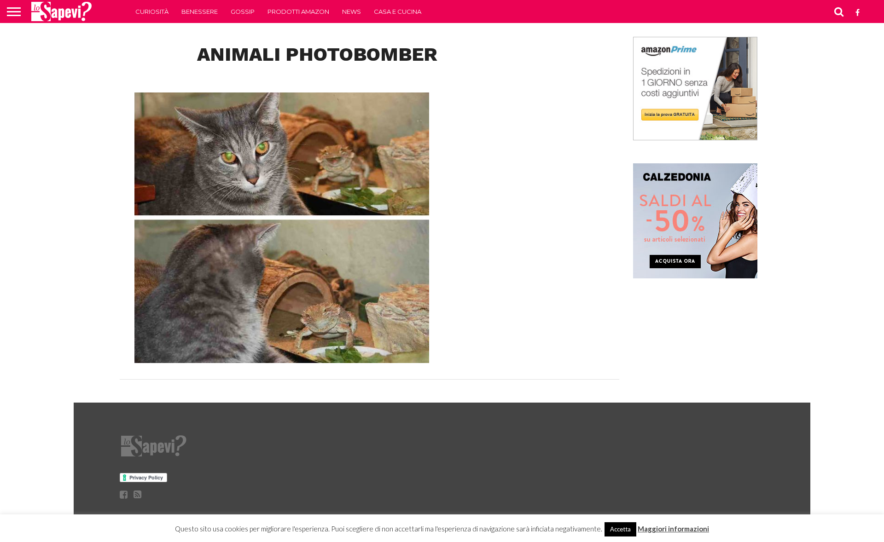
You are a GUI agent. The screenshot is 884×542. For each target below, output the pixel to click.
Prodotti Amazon (298, 11)
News (351, 11)
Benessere (199, 11)
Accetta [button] (620, 529)
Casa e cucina (397, 11)
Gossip (243, 11)
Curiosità (152, 11)
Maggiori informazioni (673, 529)
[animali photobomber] (281, 360)
